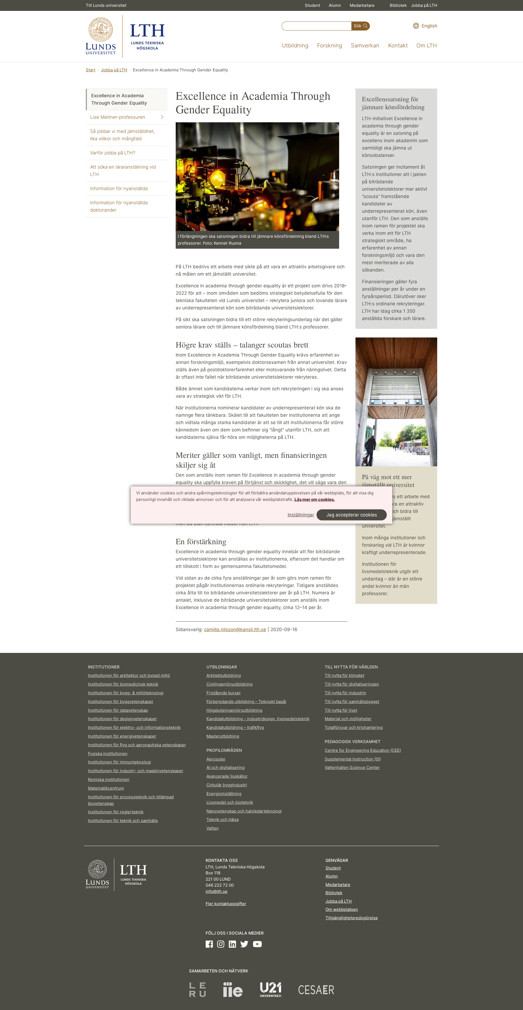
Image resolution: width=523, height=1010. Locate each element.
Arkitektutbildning (223, 675)
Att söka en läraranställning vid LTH (123, 170)
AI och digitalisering (225, 767)
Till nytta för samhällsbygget (352, 701)
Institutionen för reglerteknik (116, 811)
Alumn (335, 5)
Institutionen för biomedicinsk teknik (123, 684)
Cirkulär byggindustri (226, 784)
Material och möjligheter (348, 718)
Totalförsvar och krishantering (354, 727)
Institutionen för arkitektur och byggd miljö (129, 675)
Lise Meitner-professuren (117, 117)
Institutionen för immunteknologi (119, 762)
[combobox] (317, 26)
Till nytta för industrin (345, 692)
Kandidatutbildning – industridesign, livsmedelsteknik (257, 718)
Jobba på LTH (424, 5)
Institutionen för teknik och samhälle (123, 820)
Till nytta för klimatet (344, 675)
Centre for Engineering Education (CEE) (363, 750)
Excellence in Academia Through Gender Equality (119, 99)
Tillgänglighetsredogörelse (352, 917)
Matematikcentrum (106, 788)
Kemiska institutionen (108, 779)
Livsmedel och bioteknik (229, 802)
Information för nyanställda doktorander (119, 206)
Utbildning (295, 45)
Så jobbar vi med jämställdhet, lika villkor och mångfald (122, 135)
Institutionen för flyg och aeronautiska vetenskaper (137, 744)
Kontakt (398, 45)
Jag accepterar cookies (351, 514)
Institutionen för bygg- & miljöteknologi (125, 692)
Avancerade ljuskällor (227, 776)
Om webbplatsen (342, 909)
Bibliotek (398, 5)
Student (312, 5)
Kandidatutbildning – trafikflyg (235, 727)
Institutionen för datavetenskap (118, 710)
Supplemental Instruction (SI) (353, 759)
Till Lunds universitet (106, 5)
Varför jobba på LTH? (112, 153)
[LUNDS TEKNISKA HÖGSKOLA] (125, 36)
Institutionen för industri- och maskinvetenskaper (135, 770)
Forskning (329, 45)
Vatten (212, 828)
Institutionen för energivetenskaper (122, 736)
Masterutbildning (222, 736)
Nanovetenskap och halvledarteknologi (244, 811)
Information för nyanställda (119, 188)
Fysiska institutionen (107, 753)
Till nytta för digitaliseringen (352, 684)
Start (90, 69)
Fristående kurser (223, 692)
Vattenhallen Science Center (352, 767)
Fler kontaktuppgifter (226, 903)
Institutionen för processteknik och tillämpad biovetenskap (131, 800)
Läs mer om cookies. (314, 499)
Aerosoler (216, 759)
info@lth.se (216, 891)
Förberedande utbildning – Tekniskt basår (246, 701)
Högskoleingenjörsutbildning (234, 710)
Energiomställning (223, 793)
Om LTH (426, 45)
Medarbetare (362, 5)
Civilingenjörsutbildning (229, 684)
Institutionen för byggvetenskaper (120, 701)
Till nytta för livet (341, 710)
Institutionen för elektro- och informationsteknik (134, 727)
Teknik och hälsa (222, 819)
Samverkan (365, 45)
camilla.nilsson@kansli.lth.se (235, 629)
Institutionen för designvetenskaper (122, 718)
